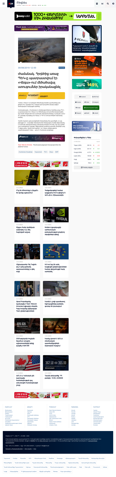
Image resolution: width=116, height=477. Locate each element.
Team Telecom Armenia (55, 410)
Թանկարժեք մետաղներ (97, 458)
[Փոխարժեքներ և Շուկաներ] (102, 4)
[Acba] (87, 84)
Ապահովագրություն (98, 416)
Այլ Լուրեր (7, 418)
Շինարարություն (97, 420)
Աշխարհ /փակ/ (9, 425)
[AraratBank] (41, 95)
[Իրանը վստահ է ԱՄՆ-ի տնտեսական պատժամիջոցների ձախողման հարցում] (56, 326)
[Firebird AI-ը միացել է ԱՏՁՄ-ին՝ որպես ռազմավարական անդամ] (87, 34)
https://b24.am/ (44, 441)
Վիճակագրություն (70, 458)
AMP (56, 152)
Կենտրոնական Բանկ (40, 458)
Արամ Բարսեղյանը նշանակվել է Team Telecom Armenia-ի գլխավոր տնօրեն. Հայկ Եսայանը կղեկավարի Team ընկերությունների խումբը (27, 307)
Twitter (87, 102)
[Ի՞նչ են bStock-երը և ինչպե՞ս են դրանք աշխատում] (27, 177)
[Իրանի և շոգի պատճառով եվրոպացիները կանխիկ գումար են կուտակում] (56, 288)
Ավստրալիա (30, 421)
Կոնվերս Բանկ (53, 425)
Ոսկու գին (87, 467)
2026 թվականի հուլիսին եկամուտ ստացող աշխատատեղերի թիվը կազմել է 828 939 (25, 342)
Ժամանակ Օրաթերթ (25, 152)
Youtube (79, 102)
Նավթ (5, 471)
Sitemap (55, 471)
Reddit (87, 113)
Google (78, 107)
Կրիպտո (19, 182)
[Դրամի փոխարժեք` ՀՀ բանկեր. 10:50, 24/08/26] (56, 363)
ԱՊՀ (28, 416)
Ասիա (28, 413)
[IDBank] (87, 66)
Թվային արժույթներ (44, 471)
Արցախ (73, 418)
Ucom (50, 413)
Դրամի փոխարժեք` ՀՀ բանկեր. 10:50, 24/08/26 (54, 377)
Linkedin (96, 113)
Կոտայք (73, 413)
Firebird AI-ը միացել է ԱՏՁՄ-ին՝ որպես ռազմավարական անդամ (85, 47)
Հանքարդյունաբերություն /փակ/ (13, 423)
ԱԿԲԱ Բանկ (52, 415)
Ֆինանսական (50, 257)
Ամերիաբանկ (52, 416)
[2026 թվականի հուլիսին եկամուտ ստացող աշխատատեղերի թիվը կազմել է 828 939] (27, 326)
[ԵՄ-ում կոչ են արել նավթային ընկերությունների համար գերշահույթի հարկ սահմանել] (56, 251)
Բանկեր (15, 458)
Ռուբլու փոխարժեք (60, 462)
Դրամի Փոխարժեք (83, 458)
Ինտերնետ (96, 415)
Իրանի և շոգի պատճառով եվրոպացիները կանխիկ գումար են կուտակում (55, 304)
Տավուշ (73, 416)
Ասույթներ (8, 421)
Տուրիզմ (95, 425)
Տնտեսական (49, 182)
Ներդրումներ (96, 423)
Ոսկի (75, 159)
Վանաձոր (73, 420)
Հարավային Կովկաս (32, 420)
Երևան (73, 410)
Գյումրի (73, 412)
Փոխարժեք (49, 462)
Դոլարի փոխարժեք (37, 462)
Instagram (96, 102)
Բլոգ (34, 449)
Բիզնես (22, 2)
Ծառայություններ (98, 418)
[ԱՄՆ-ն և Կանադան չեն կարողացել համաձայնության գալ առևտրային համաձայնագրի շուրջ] (27, 363)
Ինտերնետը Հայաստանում (12, 420)
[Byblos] (41, 28)
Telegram (78, 113)
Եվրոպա (29, 412)
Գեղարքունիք (75, 423)
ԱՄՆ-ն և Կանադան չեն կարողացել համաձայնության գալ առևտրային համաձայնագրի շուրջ (27, 380)
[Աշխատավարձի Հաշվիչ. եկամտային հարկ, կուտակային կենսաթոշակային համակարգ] (97, 4)
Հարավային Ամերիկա (33, 418)
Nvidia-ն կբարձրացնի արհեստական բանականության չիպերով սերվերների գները (55, 230)
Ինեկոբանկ (52, 423)
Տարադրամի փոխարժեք (40, 467)
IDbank (51, 420)
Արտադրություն (97, 421)
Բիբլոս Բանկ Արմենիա (55, 421)
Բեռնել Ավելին (87, 167)
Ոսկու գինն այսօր (71, 467)
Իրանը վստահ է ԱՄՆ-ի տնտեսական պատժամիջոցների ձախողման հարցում (54, 342)
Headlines (51, 458)
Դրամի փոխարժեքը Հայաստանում (13, 467)
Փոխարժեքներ (8, 462)
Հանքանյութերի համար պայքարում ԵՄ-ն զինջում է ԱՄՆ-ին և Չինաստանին (55, 192)
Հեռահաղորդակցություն (57, 467)
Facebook (83, 96)
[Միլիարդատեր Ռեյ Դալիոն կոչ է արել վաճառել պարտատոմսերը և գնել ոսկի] (27, 251)
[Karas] (41, 164)
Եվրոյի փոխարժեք (73, 462)
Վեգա (51, 152)
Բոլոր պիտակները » (66, 471)
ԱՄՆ (30, 458)
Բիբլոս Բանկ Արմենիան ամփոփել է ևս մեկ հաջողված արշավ (25, 229)
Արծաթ (105, 467)
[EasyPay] (58, 16)
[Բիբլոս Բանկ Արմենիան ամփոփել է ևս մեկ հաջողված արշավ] (27, 214)
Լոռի (72, 421)
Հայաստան (38, 152)
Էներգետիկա (96, 413)
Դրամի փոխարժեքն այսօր (22, 462)
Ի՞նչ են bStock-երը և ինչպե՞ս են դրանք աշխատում (27, 191)
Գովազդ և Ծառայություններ (14, 449)
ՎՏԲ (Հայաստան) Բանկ (55, 418)
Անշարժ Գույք (97, 412)
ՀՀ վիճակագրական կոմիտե (29, 471)
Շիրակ (73, 415)
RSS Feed (96, 96)
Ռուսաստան (96, 467)
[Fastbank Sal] (41, 138)
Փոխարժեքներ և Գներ (82, 137)
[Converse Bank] (87, 126)
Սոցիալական (8, 416)
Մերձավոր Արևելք (32, 425)
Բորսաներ (23, 458)
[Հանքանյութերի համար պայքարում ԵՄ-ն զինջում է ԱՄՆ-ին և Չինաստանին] (56, 177)
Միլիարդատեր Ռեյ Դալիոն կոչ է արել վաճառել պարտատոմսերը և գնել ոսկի (26, 268)
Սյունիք (73, 425)
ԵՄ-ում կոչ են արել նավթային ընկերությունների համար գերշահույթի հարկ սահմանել (56, 268)
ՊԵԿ (45, 152)
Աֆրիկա (29, 423)
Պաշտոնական (9, 415)
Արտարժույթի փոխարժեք (88, 462)
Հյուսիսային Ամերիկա (33, 415)
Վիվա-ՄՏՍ (52, 412)
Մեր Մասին (28, 449)
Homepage (60, 458)
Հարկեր (95, 410)
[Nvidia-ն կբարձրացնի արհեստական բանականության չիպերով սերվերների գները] (56, 214)
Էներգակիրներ (14, 471)
